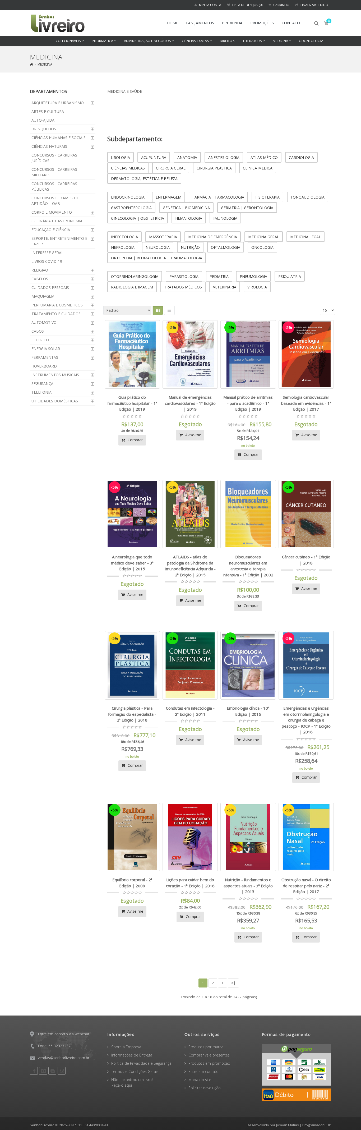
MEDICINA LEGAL (305, 236)
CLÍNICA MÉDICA (257, 168)
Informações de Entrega (131, 1055)
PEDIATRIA (219, 276)
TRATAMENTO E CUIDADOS (56, 313)
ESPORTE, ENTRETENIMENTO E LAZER (59, 241)
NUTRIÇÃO (190, 247)
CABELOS (39, 278)
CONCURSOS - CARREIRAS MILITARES (54, 172)
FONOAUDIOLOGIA (308, 197)
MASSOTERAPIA (163, 236)
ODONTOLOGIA (311, 40)
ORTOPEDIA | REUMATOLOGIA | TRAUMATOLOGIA (156, 257)
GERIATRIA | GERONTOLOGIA (247, 207)
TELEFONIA (41, 392)
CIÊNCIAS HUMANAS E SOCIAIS (58, 137)
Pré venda (232, 22)
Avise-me (192, 434)
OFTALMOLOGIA (225, 247)
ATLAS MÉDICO (264, 157)
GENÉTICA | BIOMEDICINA (186, 207)
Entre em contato (203, 1071)
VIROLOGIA (257, 287)
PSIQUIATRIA (289, 276)
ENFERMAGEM (168, 197)
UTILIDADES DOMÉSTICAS (54, 400)
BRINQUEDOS (43, 128)
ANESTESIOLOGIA (223, 157)
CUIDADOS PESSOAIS (50, 287)
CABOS (37, 331)
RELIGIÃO (39, 270)
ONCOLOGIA (262, 247)
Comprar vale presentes (209, 1055)
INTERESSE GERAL (47, 252)
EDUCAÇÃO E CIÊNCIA (50, 229)
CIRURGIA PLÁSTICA (214, 168)
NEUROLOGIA (158, 247)
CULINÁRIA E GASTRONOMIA (56, 220)
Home (172, 22)
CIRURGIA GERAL (171, 168)
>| (233, 982)
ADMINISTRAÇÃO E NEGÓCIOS (148, 40)
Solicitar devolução (204, 1087)
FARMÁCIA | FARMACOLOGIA (218, 197)
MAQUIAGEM (42, 296)
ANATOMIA (187, 157)
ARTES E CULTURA (47, 111)
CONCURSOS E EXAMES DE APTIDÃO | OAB (55, 200)
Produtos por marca (205, 1046)
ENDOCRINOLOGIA (128, 197)
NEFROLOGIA (123, 247)
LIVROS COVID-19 (46, 261)
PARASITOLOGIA (183, 276)
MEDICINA (281, 40)
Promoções (262, 22)
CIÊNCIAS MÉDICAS (128, 168)
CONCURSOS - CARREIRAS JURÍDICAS (54, 158)
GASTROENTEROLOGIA (131, 207)
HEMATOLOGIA (188, 218)
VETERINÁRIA (224, 287)
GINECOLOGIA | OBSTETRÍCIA (137, 218)
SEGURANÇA (42, 383)
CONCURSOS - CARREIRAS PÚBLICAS (54, 186)
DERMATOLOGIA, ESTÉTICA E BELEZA (144, 178)
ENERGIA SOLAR (45, 348)
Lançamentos (200, 22)
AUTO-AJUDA (42, 120)
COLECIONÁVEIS (69, 40)
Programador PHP (316, 1125)
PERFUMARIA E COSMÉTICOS (57, 304)
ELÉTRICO (40, 339)
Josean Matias (287, 1125)
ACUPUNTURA (153, 157)
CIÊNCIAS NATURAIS (49, 146)
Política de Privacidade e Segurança (141, 1063)
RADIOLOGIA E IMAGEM (132, 287)
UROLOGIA (120, 157)
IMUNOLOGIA (225, 218)
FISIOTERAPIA (267, 197)
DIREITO (226, 40)
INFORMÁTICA (103, 40)
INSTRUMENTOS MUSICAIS (55, 374)
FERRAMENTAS (44, 357)
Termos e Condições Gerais (135, 1071)
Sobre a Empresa (126, 1046)
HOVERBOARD (44, 366)
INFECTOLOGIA (124, 236)
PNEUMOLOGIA (253, 276)
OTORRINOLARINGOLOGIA (134, 276)
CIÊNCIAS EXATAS (196, 40)
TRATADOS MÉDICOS (183, 287)
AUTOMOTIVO (44, 322)
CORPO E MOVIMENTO (51, 212)
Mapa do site (199, 1079)
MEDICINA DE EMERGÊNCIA (212, 236)
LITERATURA (253, 40)
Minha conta (209, 5)
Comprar (135, 439)
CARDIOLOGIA (301, 157)
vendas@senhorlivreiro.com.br (63, 1057)
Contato (291, 22)
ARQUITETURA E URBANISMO (57, 102)
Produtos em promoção (209, 1063)
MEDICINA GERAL (263, 236)
